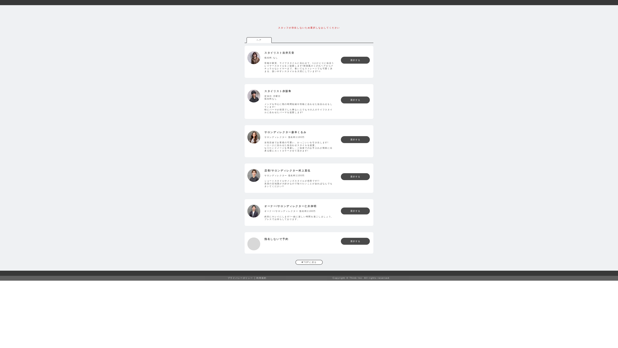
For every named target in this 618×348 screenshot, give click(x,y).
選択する (355, 60)
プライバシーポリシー (240, 278)
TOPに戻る (310, 262)
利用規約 (261, 278)
